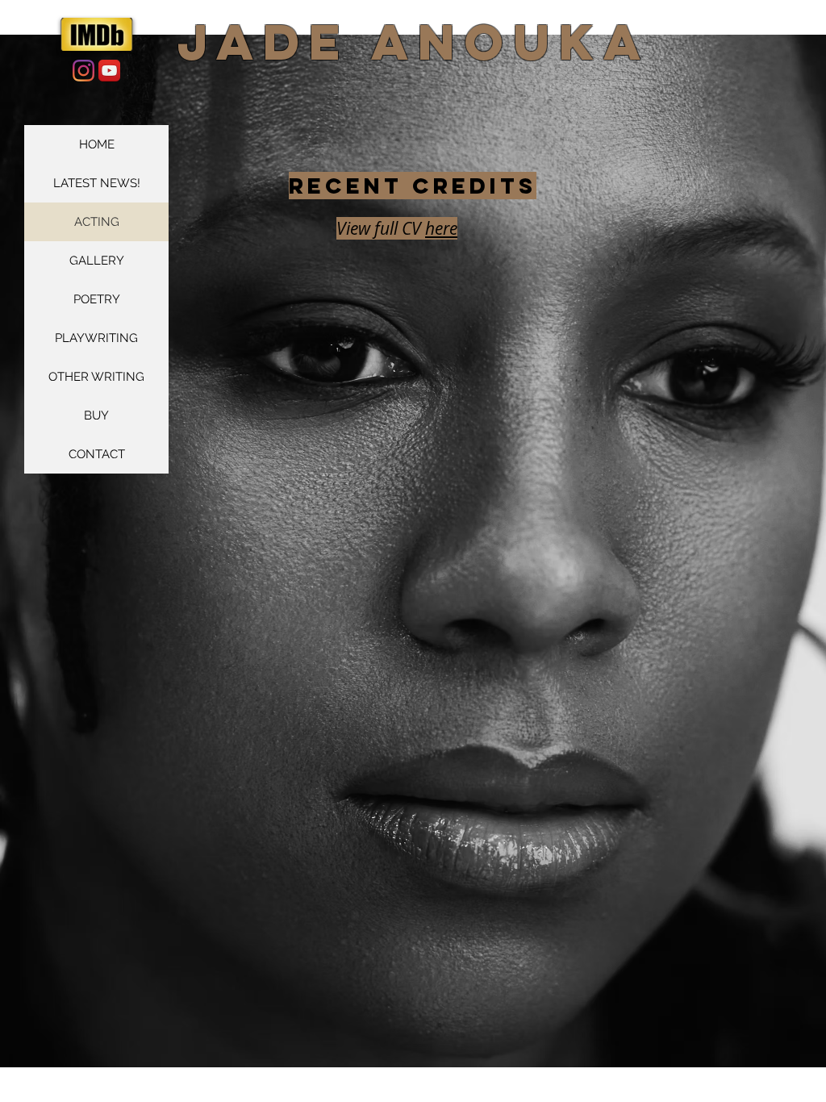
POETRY (96, 299)
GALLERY (96, 260)
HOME (97, 144)
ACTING (96, 222)
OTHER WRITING (96, 376)
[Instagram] (83, 70)
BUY (96, 415)
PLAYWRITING (96, 338)
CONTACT (97, 454)
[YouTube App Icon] (109, 70)
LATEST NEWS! (96, 183)
